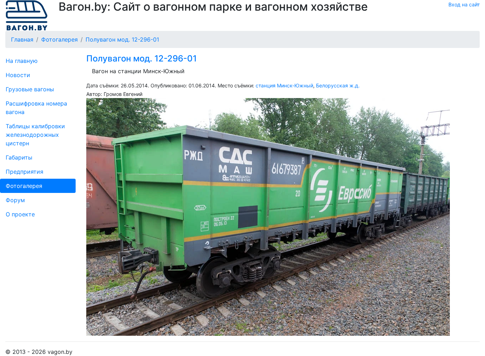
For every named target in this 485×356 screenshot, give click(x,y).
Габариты (19, 157)
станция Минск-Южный (284, 85)
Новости (18, 75)
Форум (15, 200)
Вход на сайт (464, 4)
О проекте (20, 214)
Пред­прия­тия (24, 171)
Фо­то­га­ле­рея (24, 185)
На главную (22, 60)
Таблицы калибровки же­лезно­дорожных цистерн (35, 135)
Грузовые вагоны (30, 89)
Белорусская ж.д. (338, 85)
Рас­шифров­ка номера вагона (36, 107)
